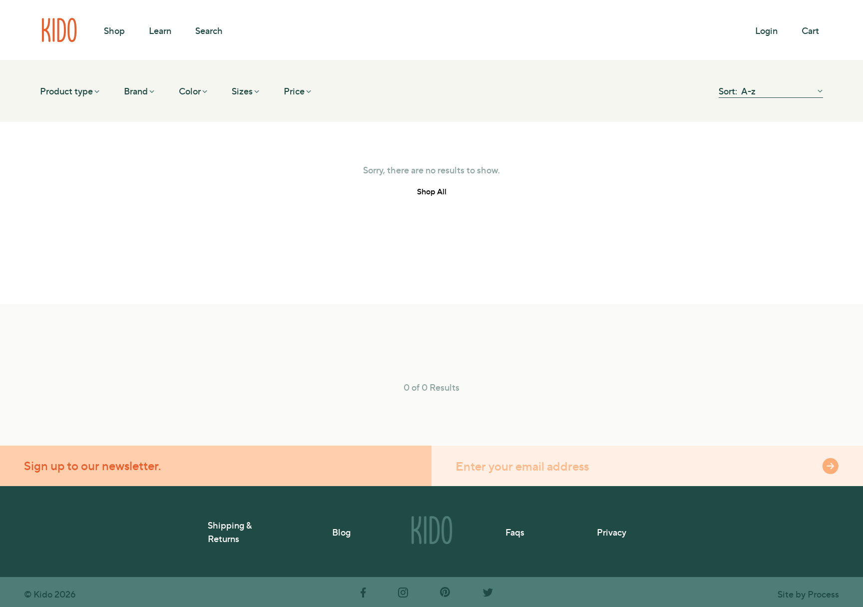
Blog (341, 532)
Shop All (431, 191)
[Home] (60, 30)
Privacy (611, 532)
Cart (810, 30)
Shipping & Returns (230, 531)
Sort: (729, 90)
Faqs (514, 532)
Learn (160, 30)
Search (209, 30)
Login (766, 30)
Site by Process (808, 594)
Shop (114, 30)
